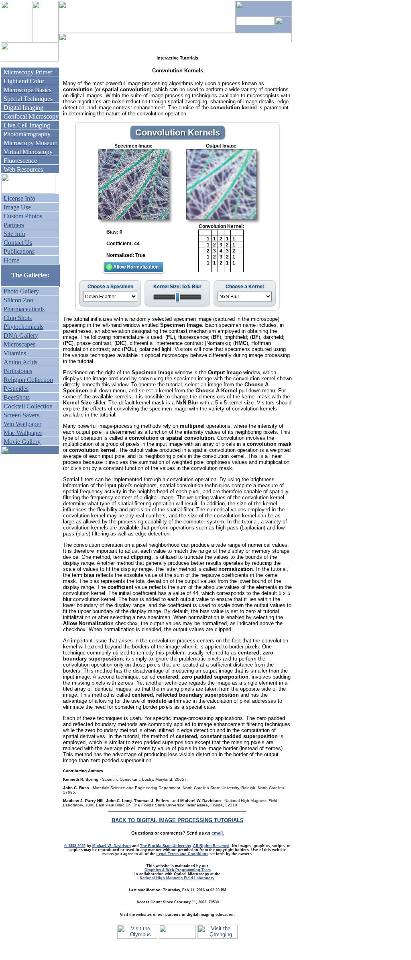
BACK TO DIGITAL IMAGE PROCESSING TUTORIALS (178, 820)
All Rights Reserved (211, 846)
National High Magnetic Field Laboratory (177, 878)
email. (218, 833)
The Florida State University (165, 846)
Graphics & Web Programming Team (177, 870)
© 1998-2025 (74, 846)
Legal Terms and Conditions (182, 854)
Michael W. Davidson (111, 846)
